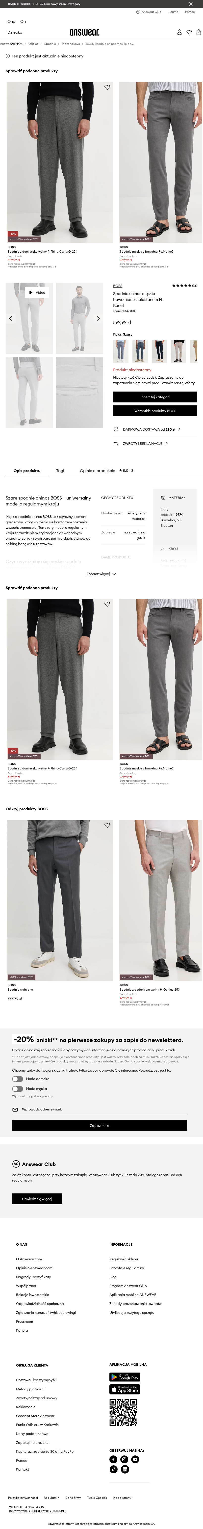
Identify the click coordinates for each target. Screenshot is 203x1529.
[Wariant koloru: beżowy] (178, 351)
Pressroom (24, 1329)
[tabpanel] (101, 528)
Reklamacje (137, 1294)
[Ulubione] (189, 32)
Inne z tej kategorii (155, 397)
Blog (75, 1277)
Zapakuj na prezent (144, 1333)
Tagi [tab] (60, 470)
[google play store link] (31, 1403)
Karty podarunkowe (144, 1324)
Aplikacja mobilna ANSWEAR (86, 1296)
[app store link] (31, 1414)
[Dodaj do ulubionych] (107, 87)
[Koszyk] (199, 32)
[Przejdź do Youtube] (42, 1485)
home (13, 43)
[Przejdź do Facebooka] (20, 1485)
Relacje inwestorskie (32, 1294)
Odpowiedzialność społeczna (31, 1305)
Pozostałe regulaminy (89, 1268)
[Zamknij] (191, 4)
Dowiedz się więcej (37, 1199)
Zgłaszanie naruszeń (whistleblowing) (33, 1318)
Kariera (22, 1338)
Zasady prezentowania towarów (90, 1309)
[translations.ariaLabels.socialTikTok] (20, 1495)
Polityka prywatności (23, 1524)
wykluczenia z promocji (161, 1061)
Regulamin (51, 1524)
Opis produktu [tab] (27, 470)
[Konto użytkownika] (179, 32)
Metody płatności (142, 1272)
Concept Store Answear (147, 1302)
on (23, 21)
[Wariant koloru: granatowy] (159, 351)
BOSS (117, 286)
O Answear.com (29, 1259)
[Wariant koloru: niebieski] (120, 351)
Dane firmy (73, 1524)
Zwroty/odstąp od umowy (142, 1283)
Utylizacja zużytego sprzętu (88, 1322)
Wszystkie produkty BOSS (155, 411)
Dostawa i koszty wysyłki (141, 1261)
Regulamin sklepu (86, 1259)
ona (11, 21)
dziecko (14, 32)
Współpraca (26, 1286)
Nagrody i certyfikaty (33, 1277)
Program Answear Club (90, 1286)
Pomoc (133, 1355)
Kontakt (134, 1364)
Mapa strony (122, 1524)
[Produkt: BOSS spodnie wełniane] (60, 900)
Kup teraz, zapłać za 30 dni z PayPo (147, 1344)
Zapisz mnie (99, 1125)
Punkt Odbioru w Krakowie (141, 1313)
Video (40, 292)
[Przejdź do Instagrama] (31, 1485)
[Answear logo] (85, 32)
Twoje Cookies (97, 1524)
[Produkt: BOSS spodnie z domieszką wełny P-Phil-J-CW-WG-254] (60, 162)
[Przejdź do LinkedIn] (31, 1495)
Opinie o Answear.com (34, 1268)
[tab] (106, 470)
